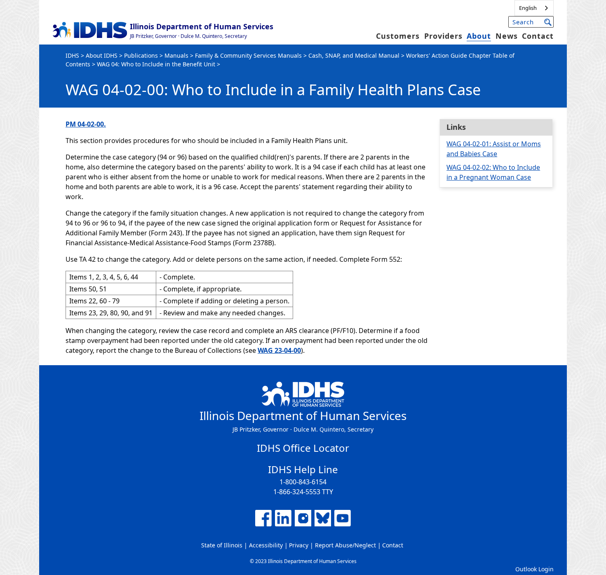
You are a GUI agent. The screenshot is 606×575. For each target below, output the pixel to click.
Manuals (176, 55)
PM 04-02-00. (86, 124)
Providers (443, 36)
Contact (538, 36)
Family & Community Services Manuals (248, 55)
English (528, 8)
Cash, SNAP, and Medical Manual (353, 55)
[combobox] (534, 8)
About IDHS (101, 55)
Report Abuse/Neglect (345, 545)
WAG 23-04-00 (279, 350)
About (479, 36)
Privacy (298, 545)
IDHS (72, 55)
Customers (398, 36)
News (507, 36)
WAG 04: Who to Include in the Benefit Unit (156, 64)
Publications (141, 55)
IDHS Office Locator (303, 448)
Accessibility (266, 545)
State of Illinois (221, 545)
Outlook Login (534, 569)
